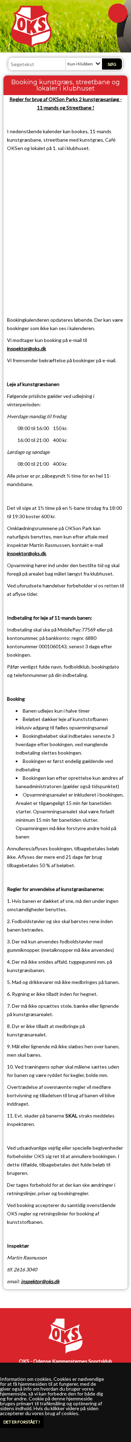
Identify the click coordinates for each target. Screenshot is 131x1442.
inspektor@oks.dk (26, 348)
